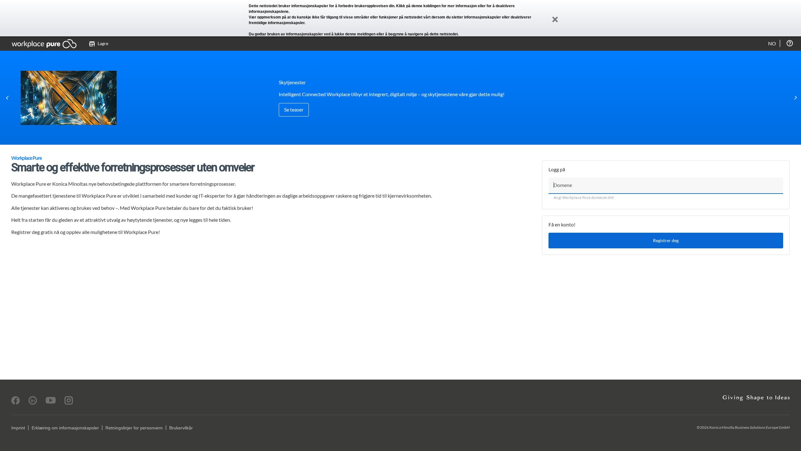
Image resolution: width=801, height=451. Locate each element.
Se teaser (294, 109)
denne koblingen (426, 6)
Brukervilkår (181, 427)
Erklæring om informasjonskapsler (65, 427)
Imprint (18, 427)
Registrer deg (666, 240)
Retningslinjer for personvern (134, 427)
